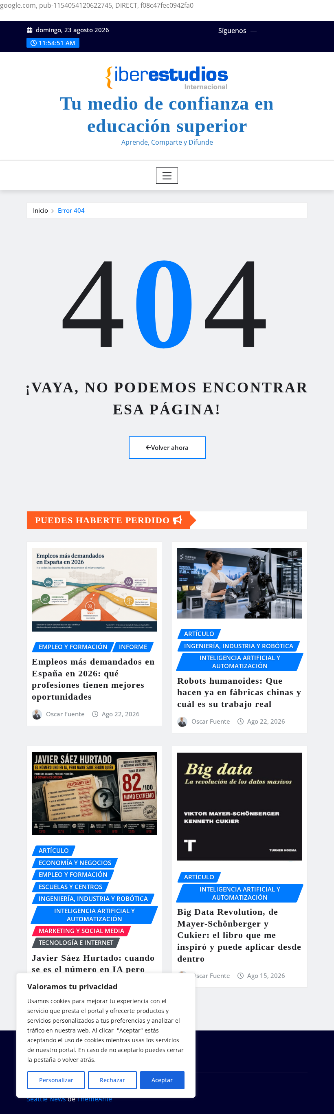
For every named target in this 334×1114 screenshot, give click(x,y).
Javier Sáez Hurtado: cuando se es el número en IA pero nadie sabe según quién (93, 969)
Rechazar (112, 1080)
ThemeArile (94, 1098)
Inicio (40, 210)
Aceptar (162, 1080)
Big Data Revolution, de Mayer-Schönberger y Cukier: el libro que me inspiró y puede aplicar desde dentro (239, 935)
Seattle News (46, 1098)
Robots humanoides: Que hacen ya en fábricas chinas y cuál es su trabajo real (239, 692)
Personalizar (56, 1080)
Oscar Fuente (65, 714)
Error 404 (71, 210)
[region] (106, 1035)
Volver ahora (170, 447)
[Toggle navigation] (167, 175)
